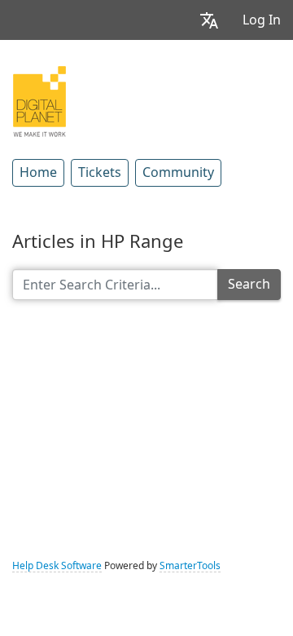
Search (249, 284)
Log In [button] (262, 20)
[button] (209, 20)
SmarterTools (190, 566)
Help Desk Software (57, 566)
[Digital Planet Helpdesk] (39, 99)
